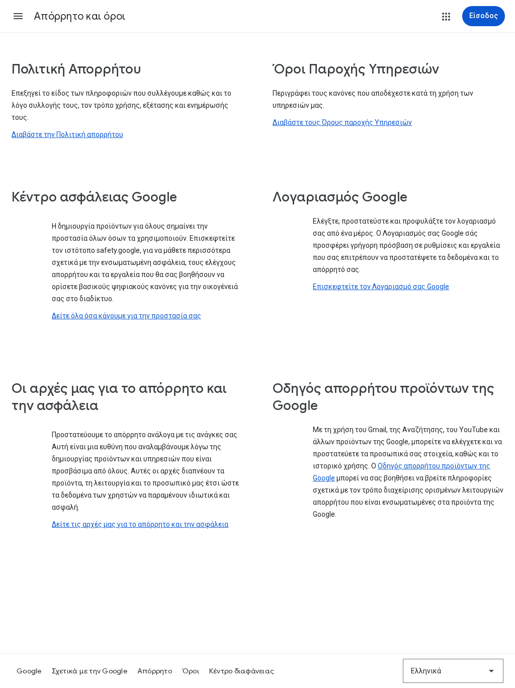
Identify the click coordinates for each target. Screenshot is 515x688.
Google (29, 670)
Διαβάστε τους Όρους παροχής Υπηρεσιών (342, 122)
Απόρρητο (154, 670)
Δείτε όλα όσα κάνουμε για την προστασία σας (126, 316)
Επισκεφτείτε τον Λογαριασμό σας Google (381, 287)
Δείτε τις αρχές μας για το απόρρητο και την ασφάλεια (140, 524)
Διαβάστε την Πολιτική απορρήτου (67, 134)
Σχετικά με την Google (89, 670)
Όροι (190, 670)
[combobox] (453, 671)
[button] (18, 16)
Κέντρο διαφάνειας (241, 670)
